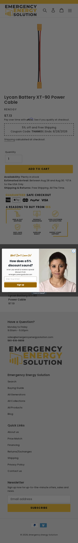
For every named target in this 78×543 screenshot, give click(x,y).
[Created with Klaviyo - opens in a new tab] (39, 293)
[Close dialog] (73, 251)
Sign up (20, 285)
